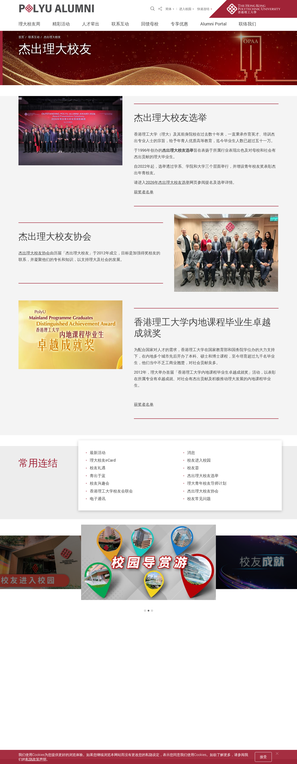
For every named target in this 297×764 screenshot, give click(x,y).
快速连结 (203, 9)
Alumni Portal (213, 24)
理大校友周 (29, 24)
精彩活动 (61, 24)
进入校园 (185, 9)
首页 (21, 37)
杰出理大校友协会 (34, 252)
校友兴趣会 (99, 483)
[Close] (277, 753)
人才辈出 (90, 24)
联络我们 (247, 24)
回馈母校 (150, 24)
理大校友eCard (103, 460)
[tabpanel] (148, 572)
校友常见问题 (199, 498)
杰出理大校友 (52, 37)
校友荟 (193, 467)
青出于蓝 (97, 475)
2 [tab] (148, 610)
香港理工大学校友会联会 (111, 491)
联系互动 (120, 24)
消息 (191, 452)
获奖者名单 (144, 191)
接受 (263, 756)
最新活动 (97, 452)
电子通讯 (97, 498)
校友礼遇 (97, 467)
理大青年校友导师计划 (206, 483)
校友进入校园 (199, 460)
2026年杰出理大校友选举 (168, 182)
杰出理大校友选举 (203, 475)
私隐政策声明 (35, 759)
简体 (168, 9)
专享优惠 (179, 24)
